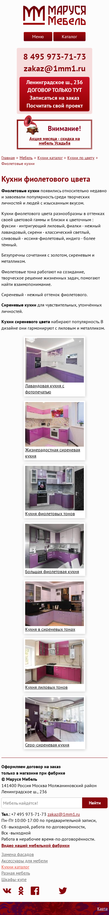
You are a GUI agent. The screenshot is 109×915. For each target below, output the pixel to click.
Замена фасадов (17, 854)
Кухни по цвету (80, 157)
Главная (8, 157)
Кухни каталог (50, 157)
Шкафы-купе (14, 879)
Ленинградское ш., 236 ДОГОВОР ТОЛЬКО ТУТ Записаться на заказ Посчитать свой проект (54, 94)
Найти (95, 803)
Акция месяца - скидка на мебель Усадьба (54, 141)
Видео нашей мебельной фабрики (35, 845)
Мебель (26, 157)
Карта (102, 908)
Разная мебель (15, 873)
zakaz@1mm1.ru (64, 814)
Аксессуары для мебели (24, 860)
